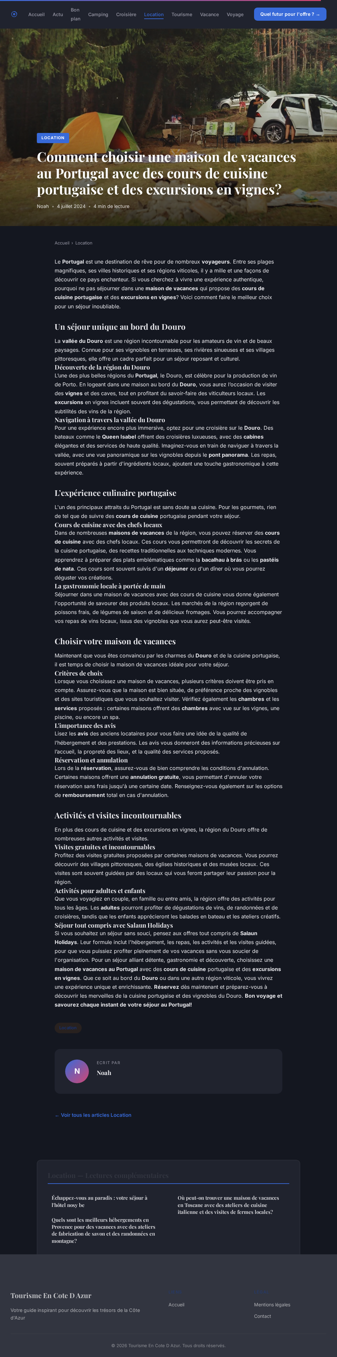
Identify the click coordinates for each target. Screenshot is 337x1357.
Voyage (235, 14)
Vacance (209, 14)
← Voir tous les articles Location (93, 1115)
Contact (262, 1316)
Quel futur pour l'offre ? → (290, 14)
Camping (98, 14)
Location (154, 14)
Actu (58, 14)
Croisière (126, 14)
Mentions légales (272, 1304)
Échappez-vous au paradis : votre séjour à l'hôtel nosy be (99, 1201)
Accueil (36, 14)
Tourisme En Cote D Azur (51, 1295)
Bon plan (75, 14)
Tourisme (181, 14)
